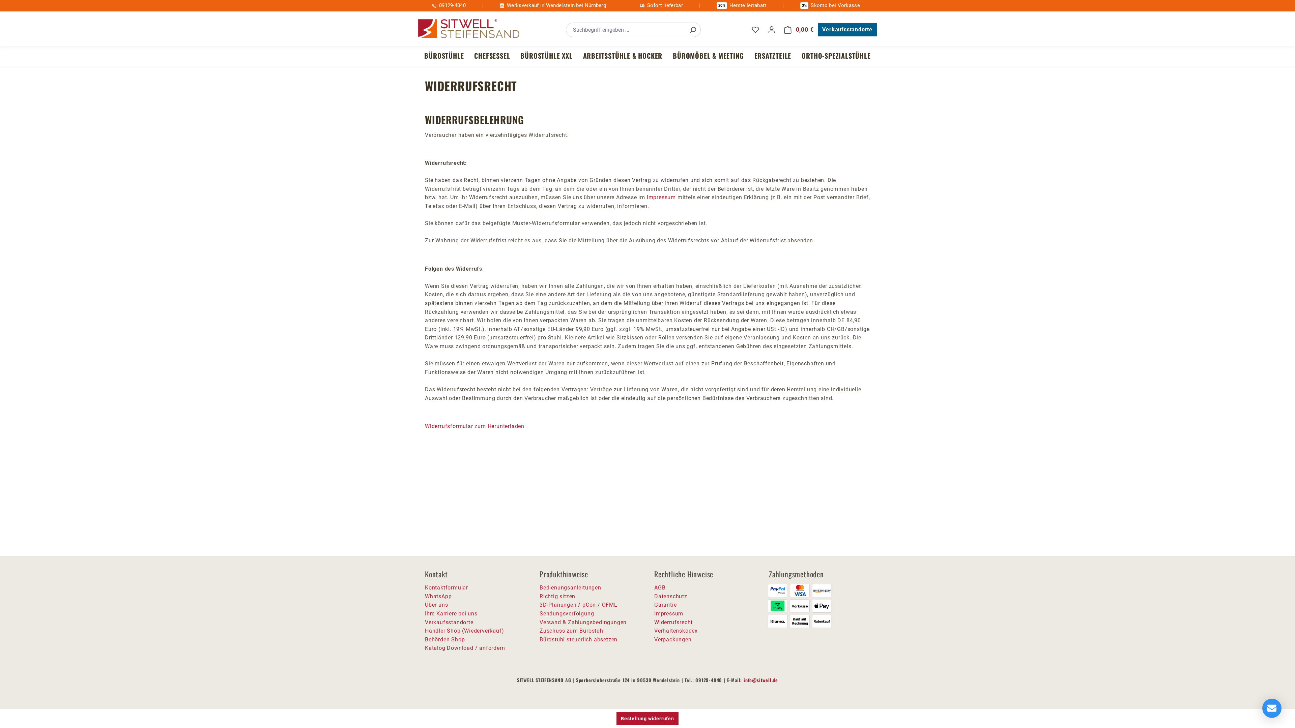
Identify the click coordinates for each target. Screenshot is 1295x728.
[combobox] (625, 30)
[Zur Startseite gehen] (468, 28)
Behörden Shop (445, 639)
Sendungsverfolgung (567, 613)
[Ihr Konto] (772, 29)
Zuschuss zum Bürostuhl (572, 631)
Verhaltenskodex (676, 631)
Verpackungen (673, 639)
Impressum (661, 197)
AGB (659, 587)
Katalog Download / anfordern (465, 648)
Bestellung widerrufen (647, 718)
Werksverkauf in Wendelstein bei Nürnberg (556, 5)
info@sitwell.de (761, 680)
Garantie (665, 605)
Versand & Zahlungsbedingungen (583, 622)
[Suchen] (692, 30)
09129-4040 (452, 5)
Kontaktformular (446, 587)
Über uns (436, 605)
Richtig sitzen (557, 596)
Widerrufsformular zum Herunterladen (474, 426)
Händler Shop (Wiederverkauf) (464, 631)
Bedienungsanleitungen (570, 587)
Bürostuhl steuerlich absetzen (578, 639)
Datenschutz (670, 596)
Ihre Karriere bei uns (451, 613)
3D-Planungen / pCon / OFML (578, 605)
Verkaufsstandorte (847, 29)
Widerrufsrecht (673, 622)
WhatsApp (438, 596)
